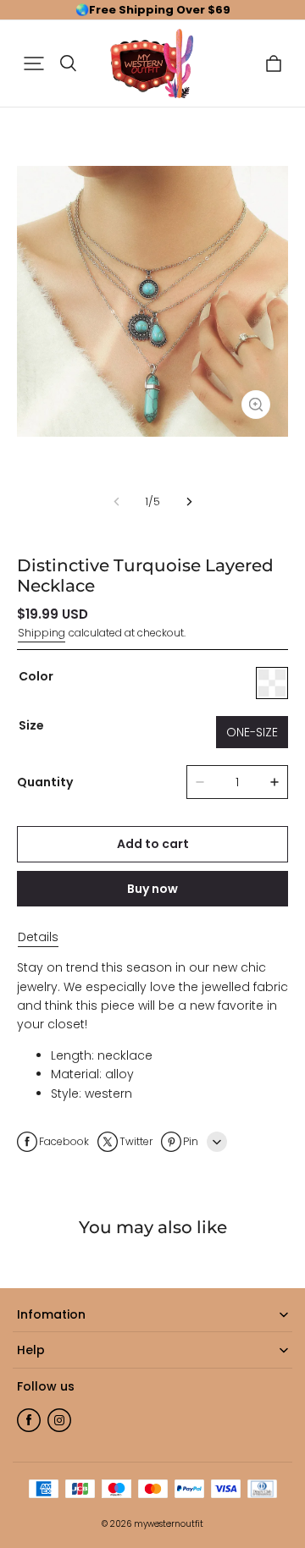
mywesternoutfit (168, 1524)
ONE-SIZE (252, 732)
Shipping (41, 632)
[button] (34, 63)
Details (38, 936)
